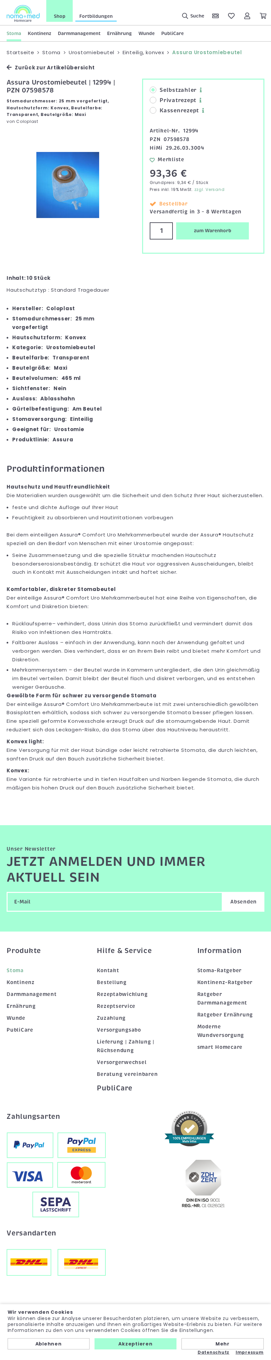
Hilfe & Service (124, 950)
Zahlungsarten (33, 1116)
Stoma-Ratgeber (219, 971)
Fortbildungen (96, 16)
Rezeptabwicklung (122, 994)
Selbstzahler (178, 90)
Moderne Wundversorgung (220, 1031)
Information (219, 950)
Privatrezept (178, 100)
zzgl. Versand (209, 189)
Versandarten (31, 1233)
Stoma (14, 33)
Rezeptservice (116, 1006)
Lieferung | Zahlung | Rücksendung (125, 1046)
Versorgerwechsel (121, 1062)
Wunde (146, 33)
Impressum (250, 1352)
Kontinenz (39, 33)
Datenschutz (213, 1352)
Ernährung (119, 33)
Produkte (24, 950)
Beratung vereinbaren (127, 1074)
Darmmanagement (79, 33)
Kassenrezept (179, 110)
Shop (59, 16)
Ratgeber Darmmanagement (222, 998)
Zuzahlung (111, 1018)
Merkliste (171, 160)
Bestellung (112, 982)
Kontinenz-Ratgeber (225, 982)
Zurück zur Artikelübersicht (55, 67)
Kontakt (108, 971)
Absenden (243, 902)
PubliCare (172, 33)
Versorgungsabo (119, 1030)
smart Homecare (220, 1047)
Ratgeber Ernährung (225, 1015)
